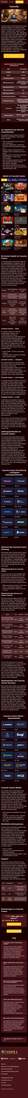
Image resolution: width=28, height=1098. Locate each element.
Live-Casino (9, 180)
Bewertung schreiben (14, 924)
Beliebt (3, 179)
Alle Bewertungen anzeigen (14, 931)
